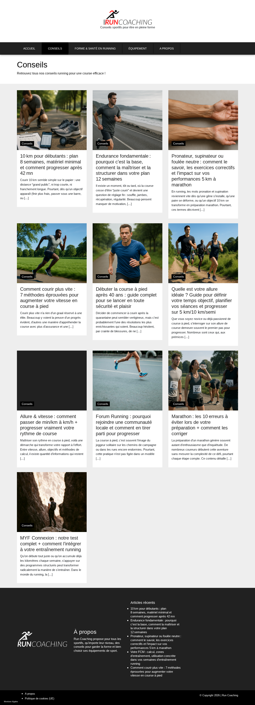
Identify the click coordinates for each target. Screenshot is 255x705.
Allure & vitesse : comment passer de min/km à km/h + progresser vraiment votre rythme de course (48, 425)
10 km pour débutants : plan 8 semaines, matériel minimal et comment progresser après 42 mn (51, 164)
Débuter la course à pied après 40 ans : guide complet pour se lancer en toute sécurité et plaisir (126, 297)
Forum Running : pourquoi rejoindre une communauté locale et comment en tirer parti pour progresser (124, 425)
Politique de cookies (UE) (39, 698)
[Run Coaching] (127, 17)
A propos (30, 693)
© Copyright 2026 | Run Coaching (219, 695)
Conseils (27, 143)
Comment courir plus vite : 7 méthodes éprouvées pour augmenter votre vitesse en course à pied (49, 297)
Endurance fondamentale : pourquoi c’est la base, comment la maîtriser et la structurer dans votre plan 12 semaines (123, 167)
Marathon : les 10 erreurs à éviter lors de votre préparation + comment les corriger (200, 425)
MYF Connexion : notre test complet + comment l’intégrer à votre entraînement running (50, 543)
